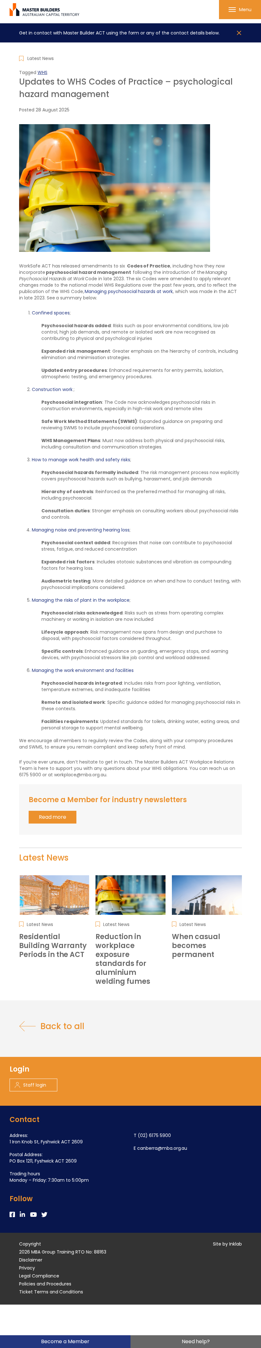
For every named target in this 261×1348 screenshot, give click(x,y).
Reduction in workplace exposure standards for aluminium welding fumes (122, 959)
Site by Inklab (227, 1244)
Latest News (40, 58)
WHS (42, 72)
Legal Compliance (39, 1276)
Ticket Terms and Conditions (51, 1292)
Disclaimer (30, 1260)
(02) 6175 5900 (154, 1135)
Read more (53, 817)
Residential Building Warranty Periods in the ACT (53, 945)
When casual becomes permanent (196, 945)
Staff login (34, 1085)
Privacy (27, 1268)
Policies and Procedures (45, 1284)
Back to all (62, 1026)
